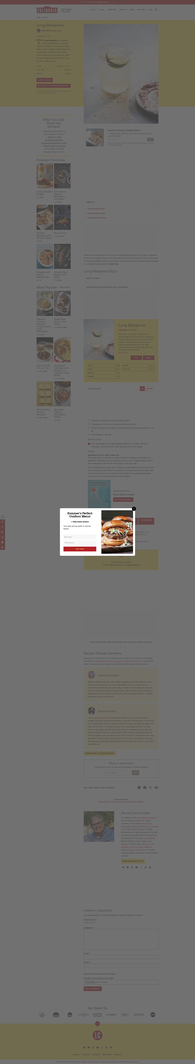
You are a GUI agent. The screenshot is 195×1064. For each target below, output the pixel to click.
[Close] (134, 509)
